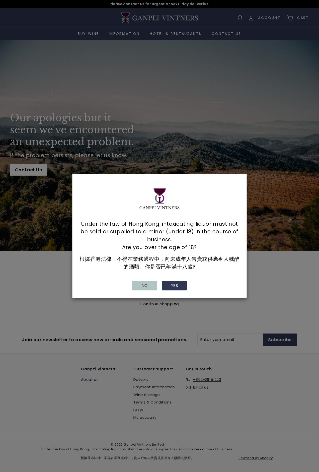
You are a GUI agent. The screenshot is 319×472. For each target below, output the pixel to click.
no (145, 285)
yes (174, 285)
